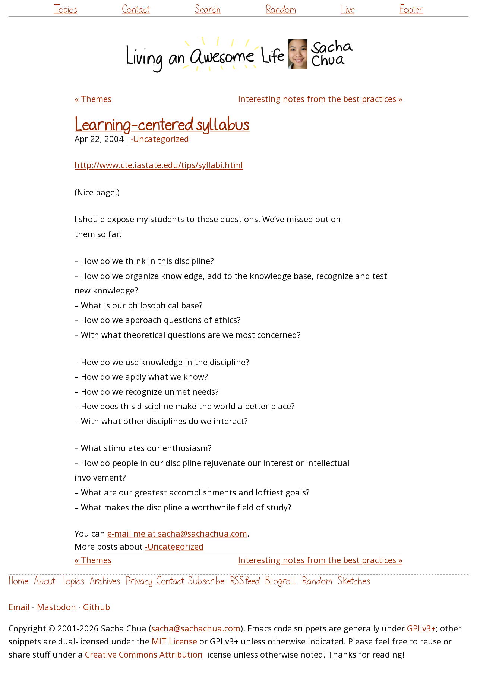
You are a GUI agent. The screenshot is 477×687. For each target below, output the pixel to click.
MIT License (174, 641)
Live (348, 9)
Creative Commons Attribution (144, 654)
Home (18, 581)
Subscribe (206, 581)
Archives (105, 581)
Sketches (354, 581)
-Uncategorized (159, 138)
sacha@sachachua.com (195, 628)
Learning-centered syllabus (162, 124)
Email (19, 606)
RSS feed (245, 581)
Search (208, 9)
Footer (411, 9)
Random (281, 9)
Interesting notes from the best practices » (320, 98)
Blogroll (280, 581)
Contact (136, 9)
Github (96, 606)
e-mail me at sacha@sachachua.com (177, 533)
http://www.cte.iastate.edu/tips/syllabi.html (159, 164)
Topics (65, 9)
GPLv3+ (421, 628)
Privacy (139, 581)
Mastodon (56, 606)
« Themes (93, 98)
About (44, 581)
